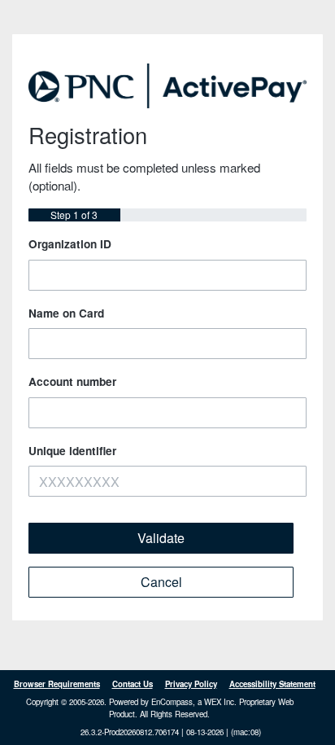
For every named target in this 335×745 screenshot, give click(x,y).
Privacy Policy (191, 684)
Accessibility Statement (272, 684)
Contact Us (132, 684)
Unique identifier (72, 450)
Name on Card (66, 313)
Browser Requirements (57, 684)
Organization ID (69, 244)
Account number (72, 381)
